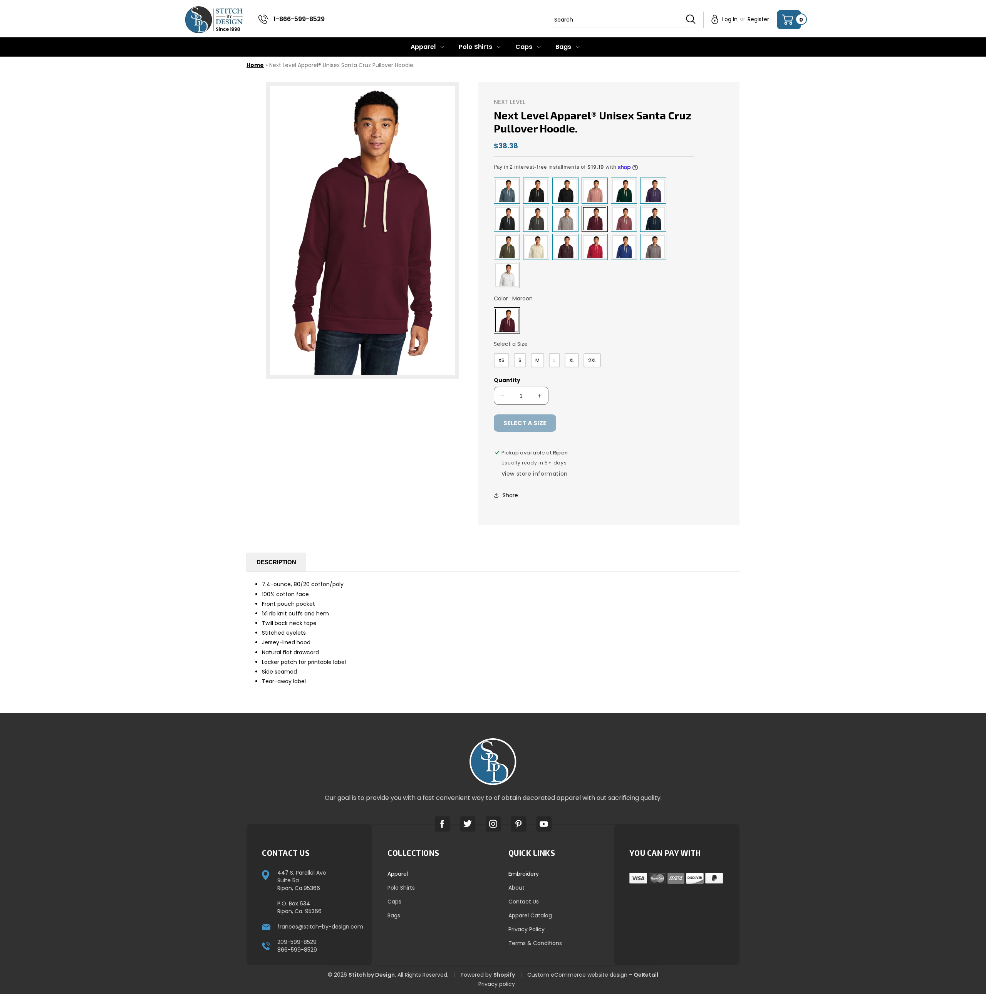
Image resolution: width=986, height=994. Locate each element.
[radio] (507, 191)
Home (255, 65)
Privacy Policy (526, 929)
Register (758, 19)
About (516, 888)
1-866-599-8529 (299, 19)
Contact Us (523, 901)
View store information (534, 474)
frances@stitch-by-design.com (320, 926)
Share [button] (510, 495)
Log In (730, 19)
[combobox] (623, 19)
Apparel (397, 874)
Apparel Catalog (530, 915)
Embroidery (523, 874)
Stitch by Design (372, 975)
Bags (393, 915)
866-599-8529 (297, 950)
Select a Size (511, 344)
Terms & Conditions (535, 943)
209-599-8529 (297, 942)
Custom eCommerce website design (577, 975)
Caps (394, 901)
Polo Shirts (401, 888)
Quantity (507, 380)
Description (276, 562)
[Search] (691, 19)
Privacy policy (496, 984)
